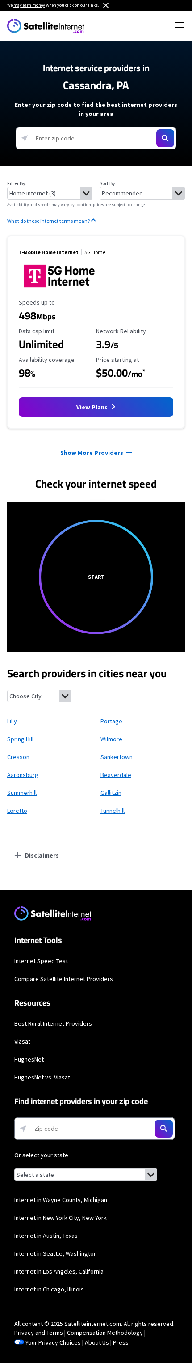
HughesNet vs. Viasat (42, 1077)
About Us (97, 1342)
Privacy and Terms (38, 1333)
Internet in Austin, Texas (46, 1235)
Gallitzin (110, 793)
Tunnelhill (112, 811)
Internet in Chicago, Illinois (49, 1289)
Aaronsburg (22, 775)
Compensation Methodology (105, 1333)
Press (121, 1342)
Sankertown (116, 757)
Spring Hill (20, 739)
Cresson (18, 757)
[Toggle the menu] (179, 25)
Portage (111, 721)
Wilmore (111, 739)
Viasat (22, 1041)
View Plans (92, 407)
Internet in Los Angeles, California (59, 1271)
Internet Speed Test (41, 961)
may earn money (29, 5)
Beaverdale (115, 775)
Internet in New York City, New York (60, 1218)
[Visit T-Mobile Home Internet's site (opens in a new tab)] (59, 289)
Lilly (12, 721)
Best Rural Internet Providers (53, 1023)
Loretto (17, 811)
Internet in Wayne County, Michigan (60, 1200)
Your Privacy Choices (53, 1342)
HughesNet (29, 1059)
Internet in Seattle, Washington (55, 1253)
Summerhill (22, 793)
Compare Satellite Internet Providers (63, 979)
